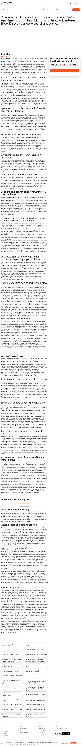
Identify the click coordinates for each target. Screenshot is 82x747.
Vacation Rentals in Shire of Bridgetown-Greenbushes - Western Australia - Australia (35, 699)
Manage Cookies (65, 743)
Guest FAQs (5, 733)
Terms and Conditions (24, 730)
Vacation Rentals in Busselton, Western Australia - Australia (34, 650)
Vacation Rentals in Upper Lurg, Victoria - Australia (35, 715)
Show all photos (24, 505)
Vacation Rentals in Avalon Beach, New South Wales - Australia (12, 715)
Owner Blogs (42, 730)
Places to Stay (42, 728)
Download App (56, 3)
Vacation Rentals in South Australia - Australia (36, 676)
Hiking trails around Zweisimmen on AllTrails (12, 279)
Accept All (73, 743)
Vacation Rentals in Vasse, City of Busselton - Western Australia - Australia (11, 660)
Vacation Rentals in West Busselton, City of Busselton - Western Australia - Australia (11, 655)
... (69, 10)
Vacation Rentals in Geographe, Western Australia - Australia (11, 644)
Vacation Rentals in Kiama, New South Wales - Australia (12, 705)
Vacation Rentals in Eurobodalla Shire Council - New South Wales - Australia (12, 710)
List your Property (6, 729)
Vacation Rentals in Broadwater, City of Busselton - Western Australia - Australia (35, 660)
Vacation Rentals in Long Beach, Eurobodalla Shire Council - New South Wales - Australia (36, 705)
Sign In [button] (76, 3)
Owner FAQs (5, 731)
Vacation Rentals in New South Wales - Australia (34, 665)
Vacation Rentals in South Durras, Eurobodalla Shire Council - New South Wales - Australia (36, 710)
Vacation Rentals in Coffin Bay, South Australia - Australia (12, 688)
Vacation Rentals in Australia (8, 650)
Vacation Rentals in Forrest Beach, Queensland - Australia (12, 699)
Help (4, 737)
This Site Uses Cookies (24, 732)
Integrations (5, 735)
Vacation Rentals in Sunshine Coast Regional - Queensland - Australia (12, 694)
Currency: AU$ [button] (45, 3)
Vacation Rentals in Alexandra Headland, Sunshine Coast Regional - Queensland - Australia (35, 689)
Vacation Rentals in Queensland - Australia (35, 694)
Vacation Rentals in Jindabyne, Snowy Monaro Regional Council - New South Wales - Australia (12, 682)
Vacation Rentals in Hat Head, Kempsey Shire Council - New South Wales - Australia (11, 670)
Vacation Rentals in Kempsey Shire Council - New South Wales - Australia (35, 670)
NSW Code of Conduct (24, 734)
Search (76, 10)
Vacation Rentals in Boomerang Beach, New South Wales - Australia (11, 665)
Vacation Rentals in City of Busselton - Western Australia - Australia (36, 655)
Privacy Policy (23, 728)
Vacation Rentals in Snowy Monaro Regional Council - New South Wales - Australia (36, 682)
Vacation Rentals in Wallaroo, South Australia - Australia (12, 676)
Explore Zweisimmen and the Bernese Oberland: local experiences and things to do (21, 276)
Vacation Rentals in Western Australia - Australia (34, 644)
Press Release (42, 732)
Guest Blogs (41, 734)
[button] (35, 9)
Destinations (4, 640)
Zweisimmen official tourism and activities (11, 277)
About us (4, 728)
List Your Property (67, 3)
